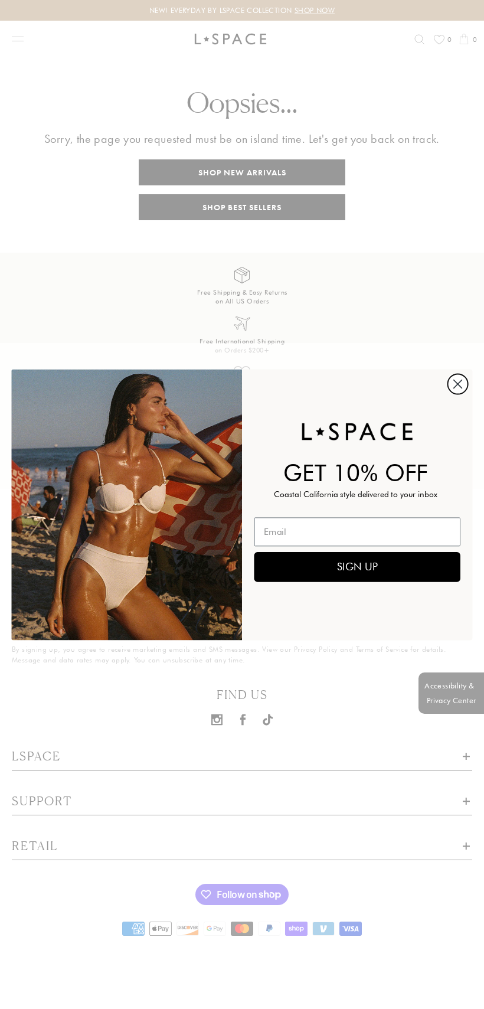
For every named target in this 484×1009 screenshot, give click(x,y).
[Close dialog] (458, 384)
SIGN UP (357, 566)
